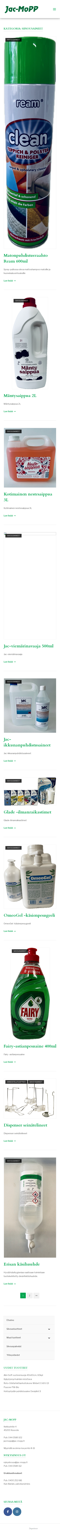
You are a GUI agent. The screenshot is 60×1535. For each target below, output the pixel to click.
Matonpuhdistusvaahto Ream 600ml (26, 258)
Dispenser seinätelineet (25, 1125)
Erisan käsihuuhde (22, 1264)
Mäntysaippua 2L (20, 396)
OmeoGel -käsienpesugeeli (29, 915)
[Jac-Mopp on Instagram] (17, 1511)
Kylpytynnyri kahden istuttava (18, 1379)
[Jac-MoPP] (8, 1511)
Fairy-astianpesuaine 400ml (30, 1046)
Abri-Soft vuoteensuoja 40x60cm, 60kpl (23, 1375)
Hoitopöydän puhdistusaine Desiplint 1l (22, 1391)
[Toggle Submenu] (49, 1329)
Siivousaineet (13, 40)
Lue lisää (8, 280)
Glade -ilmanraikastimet (27, 812)
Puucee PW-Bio (11, 1387)
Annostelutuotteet (16, 1082)
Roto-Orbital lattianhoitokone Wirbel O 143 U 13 (26, 1383)
